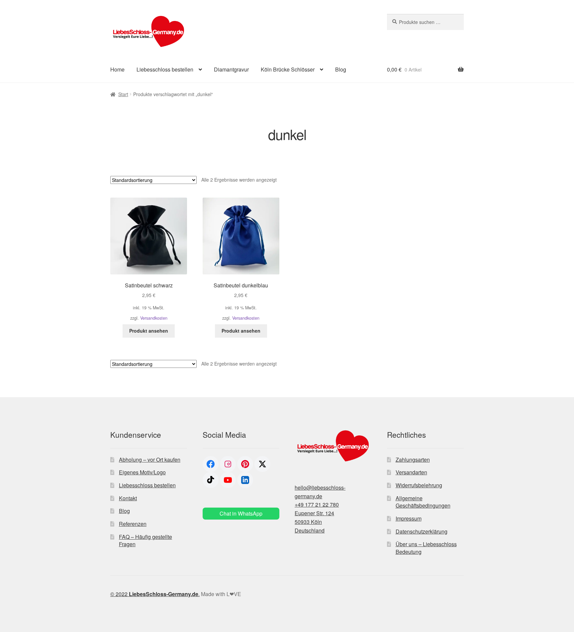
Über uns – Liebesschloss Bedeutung (426, 547)
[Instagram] (228, 464)
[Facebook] (211, 464)
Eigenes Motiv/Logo (142, 472)
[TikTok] (211, 480)
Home (117, 69)
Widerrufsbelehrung (419, 485)
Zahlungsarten (413, 459)
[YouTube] (228, 480)
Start (123, 94)
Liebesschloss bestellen (165, 69)
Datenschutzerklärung (421, 531)
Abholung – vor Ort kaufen (149, 459)
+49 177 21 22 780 (317, 504)
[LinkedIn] (245, 480)
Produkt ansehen (148, 330)
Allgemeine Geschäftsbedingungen (423, 502)
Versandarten (411, 472)
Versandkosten (153, 318)
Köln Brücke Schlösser (288, 69)
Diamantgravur (231, 69)
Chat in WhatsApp (241, 513)
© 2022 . (155, 594)
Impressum (409, 518)
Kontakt (128, 498)
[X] (262, 464)
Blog (340, 69)
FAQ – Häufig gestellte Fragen (145, 540)
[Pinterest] (245, 464)
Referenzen (132, 524)
